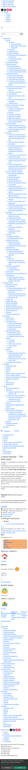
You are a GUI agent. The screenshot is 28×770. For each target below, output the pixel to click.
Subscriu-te (4, 595)
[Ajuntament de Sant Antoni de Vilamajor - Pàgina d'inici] (10, 29)
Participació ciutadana (9, 652)
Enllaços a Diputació (9, 678)
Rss (4, 449)
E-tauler (5, 675)
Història (5, 702)
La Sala (4, 506)
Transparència (7, 665)
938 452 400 (11, 512)
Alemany (8, 19)
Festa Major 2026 (8, 435)
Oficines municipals (9, 671)
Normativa (6, 645)
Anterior (3, 582)
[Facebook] (5, 10)
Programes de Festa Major (11, 704)
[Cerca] (21, 34)
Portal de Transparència (10, 656)
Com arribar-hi (7, 516)
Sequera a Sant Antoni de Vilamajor (13, 446)
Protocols (6, 641)
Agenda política (8, 542)
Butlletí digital (7, 451)
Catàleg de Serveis (8, 676)
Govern (5, 628)
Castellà (8, 16)
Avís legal (6, 739)
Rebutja (7, 767)
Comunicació (7, 658)
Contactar (6, 734)
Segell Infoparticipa (9, 667)
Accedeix (3, 561)
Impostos (6, 688)
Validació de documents (10, 684)
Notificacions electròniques (11, 682)
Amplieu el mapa (8, 514)
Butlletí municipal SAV (9, 448)
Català (8, 14)
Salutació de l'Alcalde (9, 630)
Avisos (5, 440)
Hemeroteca (7, 453)
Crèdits (5, 732)
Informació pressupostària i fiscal (13, 636)
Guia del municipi (8, 697)
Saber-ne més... (5, 764)
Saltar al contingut (7, 3)
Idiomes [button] (5, 12)
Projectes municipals (9, 649)
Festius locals (7, 693)
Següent (8, 582)
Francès (8, 21)
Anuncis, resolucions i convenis (12, 638)
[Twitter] (2, 10)
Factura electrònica (9, 686)
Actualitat (7, 431)
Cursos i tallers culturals (10, 444)
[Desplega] (11, 431)
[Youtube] (8, 10)
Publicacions (7, 548)
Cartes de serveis (8, 639)
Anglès (8, 17)
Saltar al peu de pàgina (9, 6)
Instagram (20, 502)
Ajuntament (4, 626)
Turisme (5, 700)
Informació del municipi (10, 699)
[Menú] (1, 36)
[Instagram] (10, 10)
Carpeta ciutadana (8, 680)
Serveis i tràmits (5, 669)
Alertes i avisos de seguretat (11, 442)
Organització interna (9, 634)
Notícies (5, 437)
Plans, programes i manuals (11, 643)
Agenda (16, 431)
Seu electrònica (7, 650)
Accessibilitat (7, 741)
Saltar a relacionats (8, 4)
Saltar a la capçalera (8, 1)
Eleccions (6, 654)
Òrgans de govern (8, 632)
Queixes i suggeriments (10, 689)
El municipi (4, 691)
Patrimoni (6, 647)
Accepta (20, 767)
